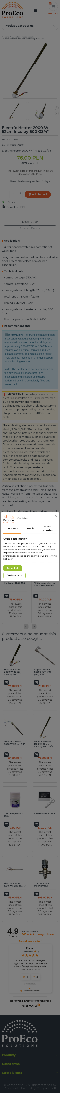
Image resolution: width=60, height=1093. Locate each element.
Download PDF (14, 207)
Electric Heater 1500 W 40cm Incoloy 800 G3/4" (44, 744)
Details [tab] (30, 528)
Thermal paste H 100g (13, 814)
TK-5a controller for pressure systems (44, 584)
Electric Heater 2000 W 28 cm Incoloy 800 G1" (12, 671)
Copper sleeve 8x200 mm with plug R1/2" (43, 671)
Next (57, 108)
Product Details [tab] (30, 228)
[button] (30, 25)
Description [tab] (30, 221)
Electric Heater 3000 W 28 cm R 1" (14, 742)
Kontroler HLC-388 (14, 583)
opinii (38, 934)
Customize (13, 575)
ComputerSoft (46, 1088)
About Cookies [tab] (48, 528)
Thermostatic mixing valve (41, 884)
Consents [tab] (12, 528)
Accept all (13, 568)
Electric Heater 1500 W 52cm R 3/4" (15, 884)
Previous (57, 113)
